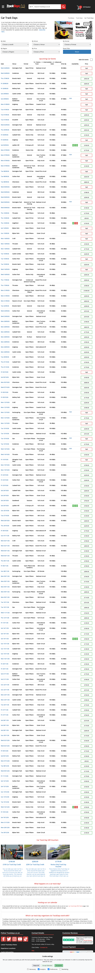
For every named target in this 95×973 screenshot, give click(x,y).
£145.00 (86, 135)
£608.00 (86, 382)
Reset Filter (66, 48)
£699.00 (86, 84)
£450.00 (86, 546)
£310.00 (86, 311)
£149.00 (86, 208)
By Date (3, 41)
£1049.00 (86, 291)
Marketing (65, 969)
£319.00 (86, 316)
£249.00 (86, 254)
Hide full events (84, 59)
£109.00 (86, 710)
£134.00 (86, 741)
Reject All (36, 965)
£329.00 (86, 264)
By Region (4, 48)
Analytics (43, 969)
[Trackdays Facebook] (3, 941)
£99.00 (87, 218)
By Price (34, 48)
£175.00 (86, 150)
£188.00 (86, 192)
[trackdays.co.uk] (16, 8)
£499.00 (86, 592)
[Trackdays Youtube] (20, 941)
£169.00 (86, 244)
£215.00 (86, 690)
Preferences (54, 969)
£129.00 (86, 516)
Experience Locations (8, 948)
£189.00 (86, 286)
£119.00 (86, 581)
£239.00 (86, 347)
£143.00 (86, 166)
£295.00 (86, 125)
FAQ (33, 950)
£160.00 (86, 145)
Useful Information (7, 952)
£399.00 (86, 571)
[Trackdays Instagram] (14, 941)
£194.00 (86, 576)
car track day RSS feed (75, 906)
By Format (66, 41)
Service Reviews (88, 940)
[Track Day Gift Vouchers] (83, 30)
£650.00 (86, 301)
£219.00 (86, 720)
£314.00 (86, 434)
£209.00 (86, 296)
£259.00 (86, 357)
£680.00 (86, 182)
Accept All (59, 965)
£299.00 (86, 115)
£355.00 (86, 79)
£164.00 (86, 613)
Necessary (32, 969)
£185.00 (86, 342)
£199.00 (86, 322)
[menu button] (3, 7)
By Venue (35, 41)
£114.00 (86, 597)
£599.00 (86, 280)
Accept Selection (47, 965)
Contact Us (43, 947)
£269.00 (86, 521)
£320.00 (86, 177)
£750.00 (86, 501)
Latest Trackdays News (9, 945)
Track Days (79, 18)
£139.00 (86, 536)
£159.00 (86, 223)
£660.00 (86, 327)
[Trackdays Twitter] (9, 941)
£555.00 (86, 130)
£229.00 (86, 352)
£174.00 (86, 705)
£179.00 (86, 213)
